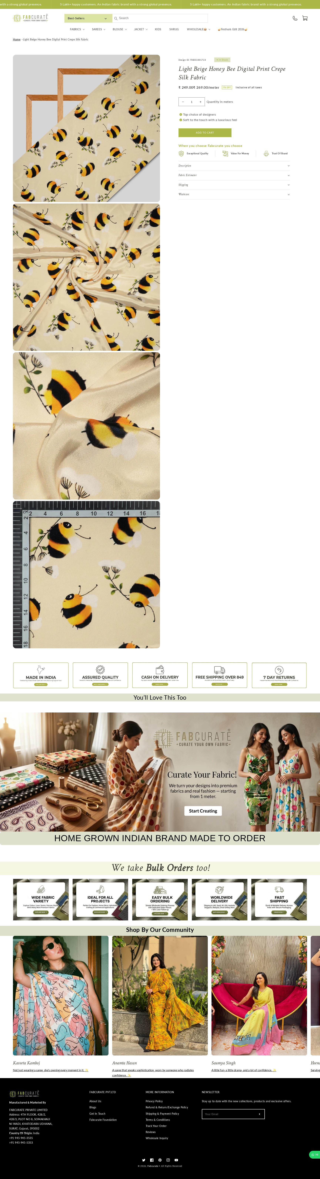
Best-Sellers (76, 18)
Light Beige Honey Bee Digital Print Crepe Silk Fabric (56, 39)
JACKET (139, 29)
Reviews (151, 1132)
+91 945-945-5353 (21, 1142)
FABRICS (75, 29)
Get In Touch (97, 1113)
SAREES (97, 29)
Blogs (92, 1107)
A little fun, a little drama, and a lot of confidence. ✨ (243, 1070)
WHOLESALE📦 (197, 29)
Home (16, 39)
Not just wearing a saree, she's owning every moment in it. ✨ (50, 1070)
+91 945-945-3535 (21, 1137)
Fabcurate (152, 1166)
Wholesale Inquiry (157, 1138)
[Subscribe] (259, 1114)
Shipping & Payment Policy (162, 1113)
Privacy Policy (154, 1101)
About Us (95, 1101)
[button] (305, 18)
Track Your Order (156, 1125)
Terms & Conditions (158, 1119)
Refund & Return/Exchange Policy (167, 1107)
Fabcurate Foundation (103, 1119)
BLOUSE (118, 29)
